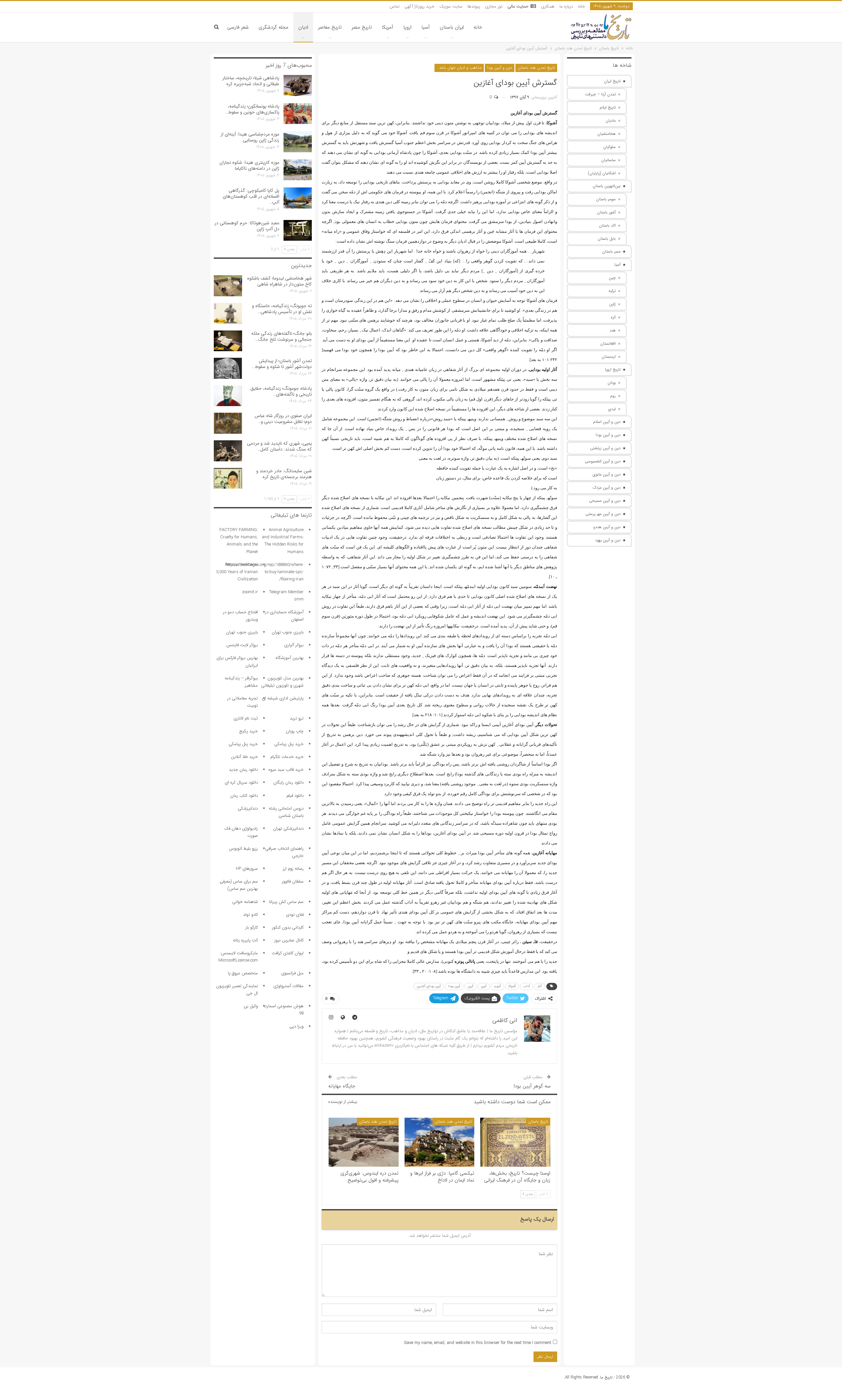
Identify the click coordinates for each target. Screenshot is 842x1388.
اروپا (407, 27)
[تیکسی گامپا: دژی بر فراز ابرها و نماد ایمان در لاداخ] (440, 1142)
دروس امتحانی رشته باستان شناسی (286, 812)
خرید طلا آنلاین (244, 756)
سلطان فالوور (293, 881)
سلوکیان (609, 147)
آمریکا (387, 27)
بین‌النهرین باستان (607, 186)
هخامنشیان (606, 134)
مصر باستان (611, 251)
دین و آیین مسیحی (605, 501)
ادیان (303, 27)
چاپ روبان (295, 731)
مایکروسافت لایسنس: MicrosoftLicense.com (238, 957)
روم (613, 396)
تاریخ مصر (362, 27)
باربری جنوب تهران (288, 632)
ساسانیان (608, 160)
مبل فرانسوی (292, 973)
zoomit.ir (250, 592)
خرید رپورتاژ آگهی (419, 6)
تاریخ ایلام (608, 107)
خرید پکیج (248, 731)
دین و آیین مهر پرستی (603, 514)
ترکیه (612, 291)
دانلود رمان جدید (243, 769)
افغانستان (608, 343)
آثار (539, 986)
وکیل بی (251, 1006)
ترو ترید (297, 718)
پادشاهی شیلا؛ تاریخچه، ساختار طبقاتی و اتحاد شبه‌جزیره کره (250, 80)
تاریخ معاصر (330, 27)
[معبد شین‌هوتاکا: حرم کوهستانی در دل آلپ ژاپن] (298, 230)
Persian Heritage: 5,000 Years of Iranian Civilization (237, 572)
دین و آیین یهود (608, 540)
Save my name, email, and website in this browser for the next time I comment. (477, 1342)
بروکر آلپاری (294, 645)
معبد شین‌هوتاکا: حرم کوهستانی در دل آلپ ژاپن (246, 225)
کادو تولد (250, 914)
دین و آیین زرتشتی (605, 448)
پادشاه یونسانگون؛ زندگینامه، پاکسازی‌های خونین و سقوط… (252, 109)
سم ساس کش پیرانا (286, 901)
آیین (470, 986)
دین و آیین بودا (499, 67)
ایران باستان (452, 27)
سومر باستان (606, 199)
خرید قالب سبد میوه (286, 769)
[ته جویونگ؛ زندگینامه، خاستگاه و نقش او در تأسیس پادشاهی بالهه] (228, 313)
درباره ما (566, 6)
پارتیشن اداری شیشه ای (283, 698)
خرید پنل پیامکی (289, 744)
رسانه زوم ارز (293, 868)
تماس (394, 6)
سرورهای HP (247, 868)
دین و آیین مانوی (607, 474)
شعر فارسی (238, 27)
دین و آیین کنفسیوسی (603, 461)
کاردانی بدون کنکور (288, 927)
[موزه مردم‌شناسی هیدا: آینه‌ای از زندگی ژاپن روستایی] (298, 141)
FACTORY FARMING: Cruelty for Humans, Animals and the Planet (238, 540)
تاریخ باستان (538, 1121)
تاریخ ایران (612, 81)
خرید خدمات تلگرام (287, 756)
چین (612, 278)
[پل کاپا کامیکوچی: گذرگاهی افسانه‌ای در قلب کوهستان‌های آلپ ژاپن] (298, 197)
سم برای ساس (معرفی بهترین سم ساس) (239, 885)
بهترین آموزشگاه (290, 657)
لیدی (612, 409)
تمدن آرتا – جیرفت (600, 94)
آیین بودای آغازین (429, 986)
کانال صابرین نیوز (289, 940)
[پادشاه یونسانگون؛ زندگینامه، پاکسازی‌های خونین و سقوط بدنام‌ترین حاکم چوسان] (298, 113)
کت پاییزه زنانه (245, 940)
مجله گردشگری (273, 27)
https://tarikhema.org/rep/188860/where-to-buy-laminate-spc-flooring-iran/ (265, 572)
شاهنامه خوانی (245, 901)
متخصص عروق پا (243, 973)
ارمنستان (609, 356)
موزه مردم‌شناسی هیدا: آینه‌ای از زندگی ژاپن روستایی (250, 137)
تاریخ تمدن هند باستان (536, 67)
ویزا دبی (296, 1026)
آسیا (425, 27)
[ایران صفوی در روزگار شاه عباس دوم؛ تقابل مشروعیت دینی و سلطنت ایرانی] (228, 423)
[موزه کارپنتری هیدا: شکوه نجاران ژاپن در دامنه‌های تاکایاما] (298, 170)
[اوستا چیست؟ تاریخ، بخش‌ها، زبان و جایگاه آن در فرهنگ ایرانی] (515, 1142)
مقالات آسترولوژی (288, 986)
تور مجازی (494, 6)
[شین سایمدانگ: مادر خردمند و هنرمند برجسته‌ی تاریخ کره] (228, 478)
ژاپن (612, 304)
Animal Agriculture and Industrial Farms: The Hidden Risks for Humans (283, 540)
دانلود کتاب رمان (244, 795)
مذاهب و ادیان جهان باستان (458, 67)
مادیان (611, 120)
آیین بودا (454, 986)
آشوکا (512, 986)
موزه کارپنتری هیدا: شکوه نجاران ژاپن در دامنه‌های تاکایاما (249, 165)
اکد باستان (607, 225)
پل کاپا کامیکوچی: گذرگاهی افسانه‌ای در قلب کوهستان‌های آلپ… (251, 196)
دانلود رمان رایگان (288, 782)
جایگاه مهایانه (341, 1086)
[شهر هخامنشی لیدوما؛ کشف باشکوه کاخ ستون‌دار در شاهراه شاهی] (228, 285)
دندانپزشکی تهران (288, 828)
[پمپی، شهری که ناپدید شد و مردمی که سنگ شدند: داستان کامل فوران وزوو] (228, 450)
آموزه (497, 986)
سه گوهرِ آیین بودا (532, 1086)
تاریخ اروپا (613, 369)
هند (612, 330)
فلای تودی (295, 914)
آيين (483, 986)
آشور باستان (606, 212)
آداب (526, 986)
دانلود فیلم (295, 795)
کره (613, 317)
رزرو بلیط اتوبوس (243, 848)
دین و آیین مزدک (607, 487)
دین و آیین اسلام (607, 422)
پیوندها (473, 6)
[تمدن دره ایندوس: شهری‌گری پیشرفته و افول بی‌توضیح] (364, 1142)
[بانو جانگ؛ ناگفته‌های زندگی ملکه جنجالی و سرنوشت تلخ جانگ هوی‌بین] (228, 341)
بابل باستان (607, 238)
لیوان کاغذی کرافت (288, 953)
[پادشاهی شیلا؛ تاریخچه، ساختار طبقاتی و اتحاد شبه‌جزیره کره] (298, 85)
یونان (611, 382)
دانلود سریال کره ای (241, 782)
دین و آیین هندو (607, 527)
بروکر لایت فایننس (242, 645)
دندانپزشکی (248, 808)
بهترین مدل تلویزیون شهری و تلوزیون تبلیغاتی (282, 682)
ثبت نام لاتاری (246, 718)
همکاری (548, 6)
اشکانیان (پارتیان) (602, 173)
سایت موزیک (450, 6)
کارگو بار (251, 927)
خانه (581, 6)
